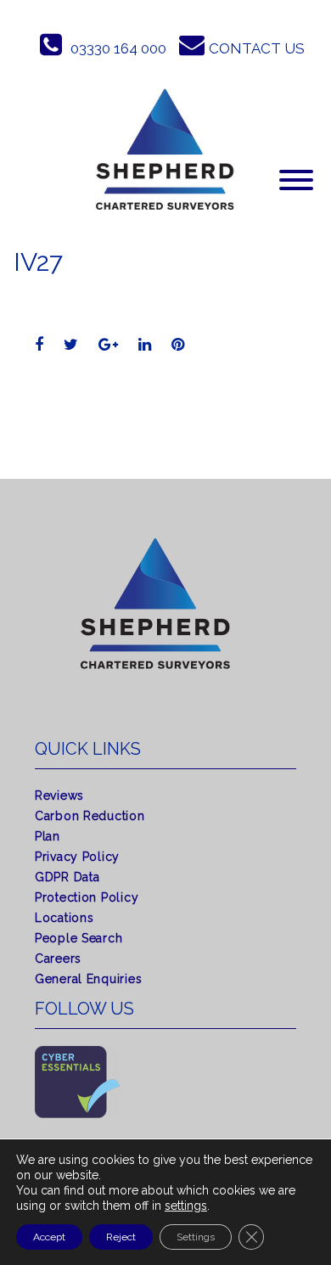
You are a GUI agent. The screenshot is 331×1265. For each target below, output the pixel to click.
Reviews (59, 795)
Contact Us (257, 48)
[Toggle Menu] (296, 180)
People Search (78, 938)
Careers (58, 958)
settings (186, 1205)
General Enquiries (88, 979)
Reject (121, 1237)
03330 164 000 (118, 48)
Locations (64, 918)
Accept (49, 1237)
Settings (196, 1237)
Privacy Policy (77, 856)
